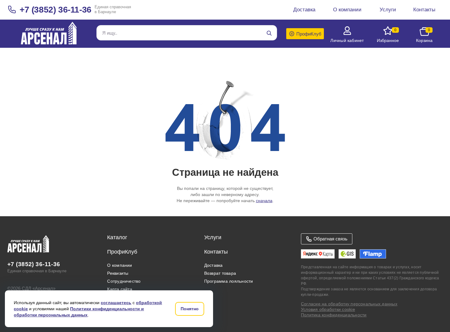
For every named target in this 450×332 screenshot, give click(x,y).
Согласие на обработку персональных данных (349, 303)
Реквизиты (117, 273)
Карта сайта (119, 289)
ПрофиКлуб (122, 252)
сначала (264, 200)
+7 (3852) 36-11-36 (56, 9)
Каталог (117, 237)
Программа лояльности (228, 281)
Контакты (216, 252)
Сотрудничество (124, 281)
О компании (119, 265)
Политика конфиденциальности (333, 314)
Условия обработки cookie (328, 309)
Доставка (213, 265)
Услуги (212, 237)
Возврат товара (220, 273)
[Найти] (269, 33)
